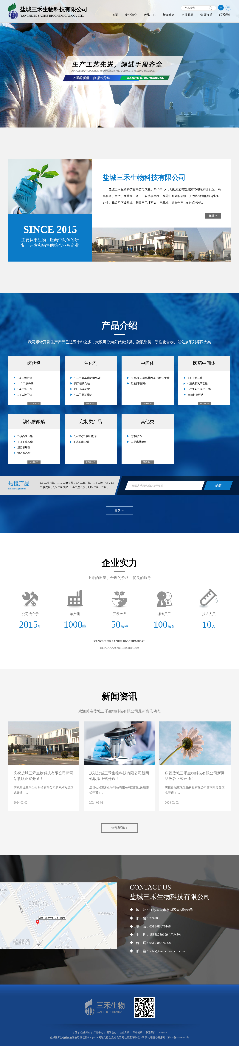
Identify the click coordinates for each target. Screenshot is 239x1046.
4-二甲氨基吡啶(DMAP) (87, 378)
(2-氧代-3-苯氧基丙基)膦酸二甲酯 (150, 378)
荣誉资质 (206, 14)
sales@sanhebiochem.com (167, 951)
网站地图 (150, 1037)
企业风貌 (187, 14)
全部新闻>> (119, 828)
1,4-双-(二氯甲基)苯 (85, 436)
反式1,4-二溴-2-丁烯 (199, 389)
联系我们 (225, 14)
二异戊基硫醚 (139, 441)
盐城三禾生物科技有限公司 (127, 189)
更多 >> (119, 510)
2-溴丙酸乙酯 (25, 436)
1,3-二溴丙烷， (48, 482)
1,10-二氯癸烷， (66, 482)
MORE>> (34, 403)
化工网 (120, 1037)
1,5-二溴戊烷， (61, 487)
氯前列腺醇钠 (195, 394)
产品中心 (150, 14)
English (163, 1032)
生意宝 (128, 1037)
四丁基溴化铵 (82, 389)
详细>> (213, 215)
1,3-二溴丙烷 (24, 378)
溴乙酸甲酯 (23, 447)
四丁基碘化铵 (82, 383)
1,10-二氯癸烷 (25, 383)
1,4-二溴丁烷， (102, 482)
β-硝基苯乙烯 (81, 441)
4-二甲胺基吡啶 (83, 394)
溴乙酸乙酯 (23, 453)
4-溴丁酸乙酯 (25, 441)
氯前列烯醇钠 (139, 383)
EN (228, 7)
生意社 (112, 1037)
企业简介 (131, 14)
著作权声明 (138, 1037)
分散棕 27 (136, 436)
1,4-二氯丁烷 (24, 389)
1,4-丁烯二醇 (195, 378)
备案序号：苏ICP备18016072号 (172, 1037)
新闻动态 (169, 14)
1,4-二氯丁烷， (84, 482)
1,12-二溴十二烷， (98, 487)
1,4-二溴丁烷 (24, 394)
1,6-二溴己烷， (79, 487)
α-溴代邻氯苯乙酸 (197, 383)
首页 (115, 14)
